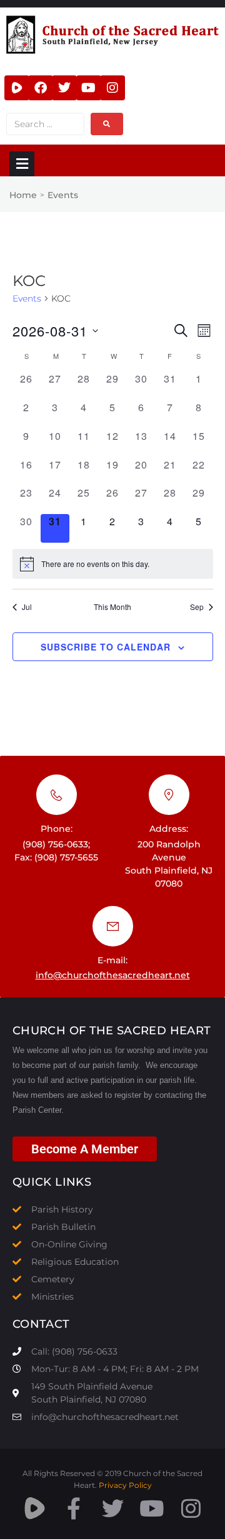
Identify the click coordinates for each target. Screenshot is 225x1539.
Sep (197, 607)
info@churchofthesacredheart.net (113, 975)
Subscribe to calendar (106, 647)
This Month (112, 607)
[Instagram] (112, 87)
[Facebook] (40, 87)
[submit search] (107, 124)
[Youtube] (88, 87)
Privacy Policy (125, 1485)
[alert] (112, 564)
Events (26, 298)
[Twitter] (64, 87)
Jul (27, 607)
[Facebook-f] (73, 1508)
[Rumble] (16, 87)
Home (23, 195)
